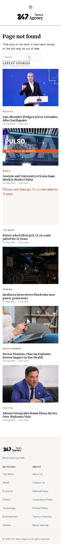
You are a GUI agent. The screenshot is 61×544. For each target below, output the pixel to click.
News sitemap (40, 525)
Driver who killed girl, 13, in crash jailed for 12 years (27, 237)
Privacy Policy (40, 508)
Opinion (7, 289)
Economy (8, 491)
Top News (9, 230)
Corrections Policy (43, 499)
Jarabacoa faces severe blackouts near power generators (29, 296)
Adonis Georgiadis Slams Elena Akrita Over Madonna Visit (30, 415)
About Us (38, 474)
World (7, 171)
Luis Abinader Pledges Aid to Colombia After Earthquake (30, 118)
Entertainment (12, 349)
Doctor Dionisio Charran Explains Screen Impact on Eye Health (27, 355)
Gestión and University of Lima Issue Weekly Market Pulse (29, 178)
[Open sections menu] (30, 7)
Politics (8, 111)
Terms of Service (42, 516)
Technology (9, 508)
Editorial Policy (40, 491)
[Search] (29, 57)
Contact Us (39, 482)
